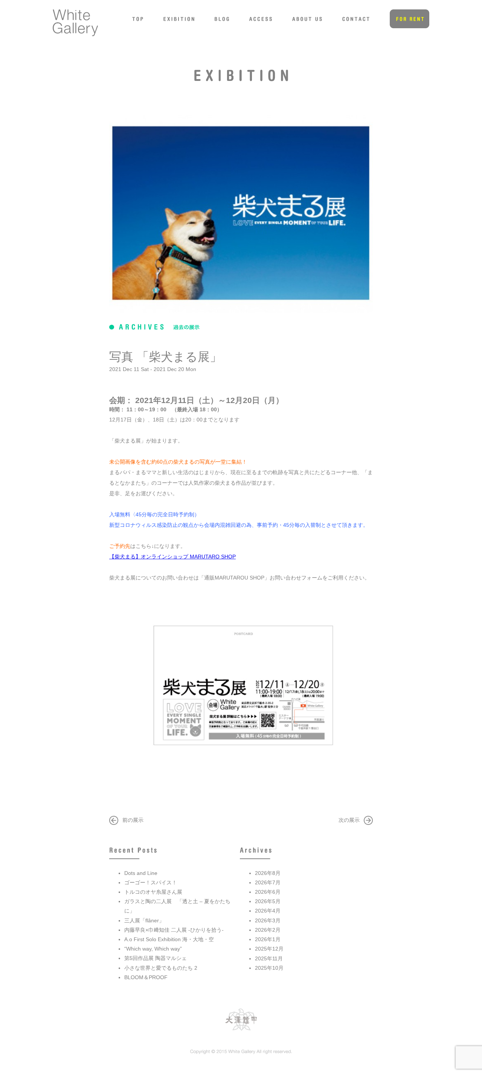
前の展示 (132, 820)
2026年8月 (268, 873)
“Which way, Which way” (153, 949)
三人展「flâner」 (144, 920)
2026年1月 (268, 939)
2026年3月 (268, 920)
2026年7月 (268, 882)
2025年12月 (269, 949)
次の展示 (349, 820)
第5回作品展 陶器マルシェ (155, 958)
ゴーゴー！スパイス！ (150, 882)
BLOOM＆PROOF (146, 977)
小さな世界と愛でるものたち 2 (160, 968)
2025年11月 (269, 958)
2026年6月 (268, 892)
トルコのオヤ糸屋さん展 (153, 892)
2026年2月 (268, 930)
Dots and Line (140, 873)
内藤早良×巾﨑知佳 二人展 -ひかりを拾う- (174, 930)
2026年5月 (268, 901)
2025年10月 (269, 968)
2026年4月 (268, 911)
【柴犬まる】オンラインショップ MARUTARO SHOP (172, 557)
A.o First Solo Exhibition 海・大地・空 (169, 939)
